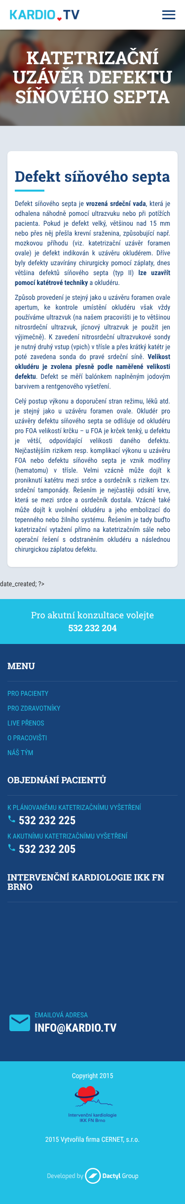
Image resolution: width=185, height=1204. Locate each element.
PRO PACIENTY (27, 694)
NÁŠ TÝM (20, 753)
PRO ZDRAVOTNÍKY (33, 709)
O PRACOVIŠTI (27, 738)
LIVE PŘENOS (25, 723)
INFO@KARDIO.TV (75, 1028)
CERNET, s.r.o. (120, 1140)
